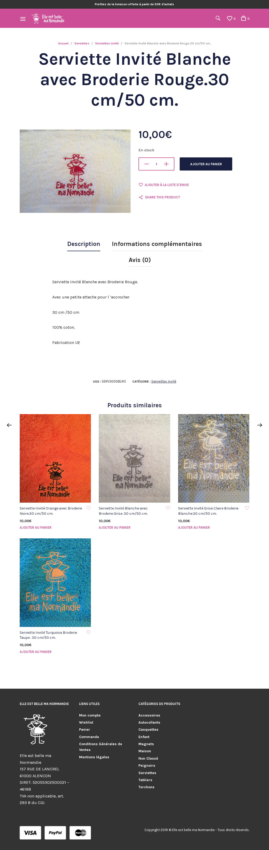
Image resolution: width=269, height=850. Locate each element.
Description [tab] (83, 244)
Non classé (148, 758)
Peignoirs (146, 765)
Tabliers (145, 780)
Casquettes (148, 729)
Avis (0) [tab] (140, 260)
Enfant (143, 737)
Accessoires (149, 715)
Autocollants (149, 722)
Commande (89, 737)
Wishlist (86, 722)
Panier (84, 729)
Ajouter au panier (206, 164)
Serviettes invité (107, 43)
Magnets (146, 744)
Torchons (146, 787)
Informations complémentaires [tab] (157, 244)
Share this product (162, 197)
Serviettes (81, 43)
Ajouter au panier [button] (35, 527)
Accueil (63, 43)
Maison (144, 751)
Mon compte (90, 715)
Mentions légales (94, 757)
